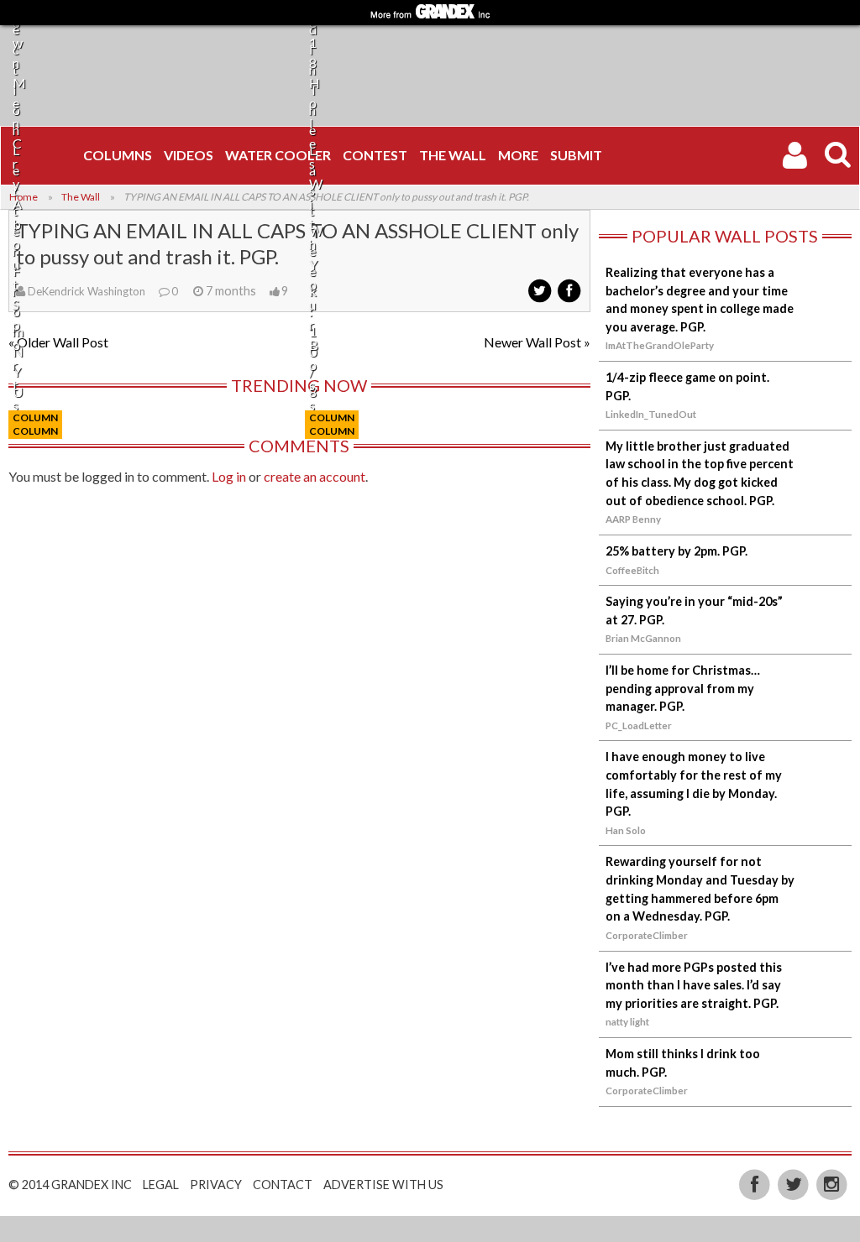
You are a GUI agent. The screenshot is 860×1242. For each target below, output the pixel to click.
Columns (117, 155)
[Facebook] (756, 1183)
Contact (282, 1184)
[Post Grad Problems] (43, 155)
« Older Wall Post (58, 342)
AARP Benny (633, 519)
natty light (627, 1021)
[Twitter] (794, 1183)
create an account (314, 476)
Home (23, 196)
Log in (229, 476)
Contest (375, 155)
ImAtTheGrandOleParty (660, 345)
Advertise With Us (383, 1184)
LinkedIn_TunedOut (651, 414)
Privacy (216, 1184)
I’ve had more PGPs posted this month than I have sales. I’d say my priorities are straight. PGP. (694, 985)
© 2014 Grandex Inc (70, 1184)
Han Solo (626, 830)
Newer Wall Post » (537, 342)
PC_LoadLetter (639, 725)
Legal (161, 1184)
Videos (188, 155)
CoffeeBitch (632, 570)
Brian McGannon (643, 638)
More (518, 155)
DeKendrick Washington (86, 291)
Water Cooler (278, 155)
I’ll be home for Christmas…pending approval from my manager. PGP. (683, 688)
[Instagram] (832, 1183)
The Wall (452, 155)
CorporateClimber (647, 935)
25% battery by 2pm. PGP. (676, 551)
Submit (576, 155)
